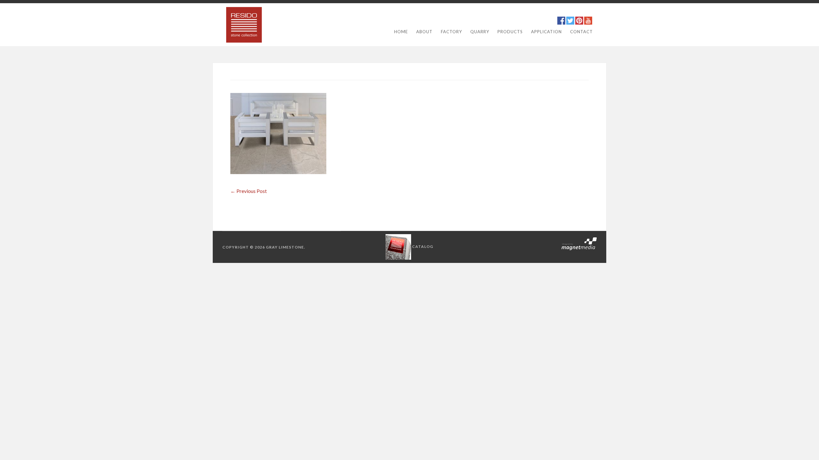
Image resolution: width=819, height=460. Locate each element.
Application (546, 31)
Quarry (479, 31)
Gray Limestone (285, 247)
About (424, 31)
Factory (451, 31)
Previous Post (248, 191)
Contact (581, 31)
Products (510, 31)
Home (401, 31)
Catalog (422, 246)
